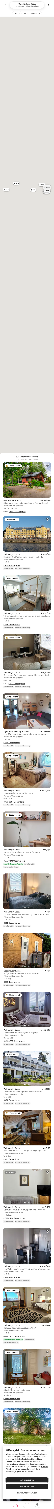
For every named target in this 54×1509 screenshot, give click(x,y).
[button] (17, 511)
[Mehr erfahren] (37, 459)
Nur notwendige (27, 1486)
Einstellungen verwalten (27, 1493)
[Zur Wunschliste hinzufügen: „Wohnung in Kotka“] (47, 519)
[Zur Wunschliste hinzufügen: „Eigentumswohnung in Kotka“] (47, 697)
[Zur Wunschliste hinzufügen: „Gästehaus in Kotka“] (47, 465)
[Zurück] (5, 5)
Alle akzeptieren (27, 1480)
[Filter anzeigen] (48, 5)
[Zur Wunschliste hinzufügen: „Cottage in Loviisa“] (47, 1411)
